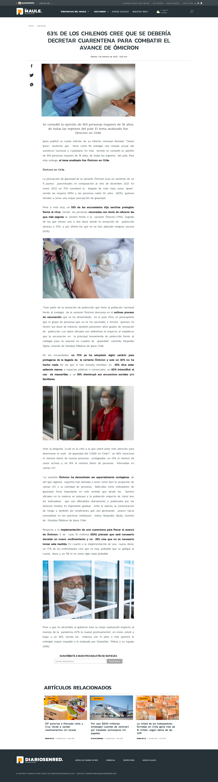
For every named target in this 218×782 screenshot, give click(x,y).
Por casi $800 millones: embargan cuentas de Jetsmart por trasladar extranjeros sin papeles (110, 728)
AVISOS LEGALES (120, 11)
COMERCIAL (110, 760)
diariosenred (97, 738)
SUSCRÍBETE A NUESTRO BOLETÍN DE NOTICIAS (88, 656)
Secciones (100, 11)
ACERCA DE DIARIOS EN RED (86, 760)
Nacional (41, 26)
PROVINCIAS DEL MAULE (73, 11)
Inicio (31, 26)
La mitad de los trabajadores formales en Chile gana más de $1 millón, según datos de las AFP (156, 728)
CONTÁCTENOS (129, 760)
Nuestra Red (44, 3)
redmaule (49, 738)
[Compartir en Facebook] (31, 67)
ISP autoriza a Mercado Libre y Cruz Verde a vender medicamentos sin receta (64, 727)
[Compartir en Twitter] (31, 76)
